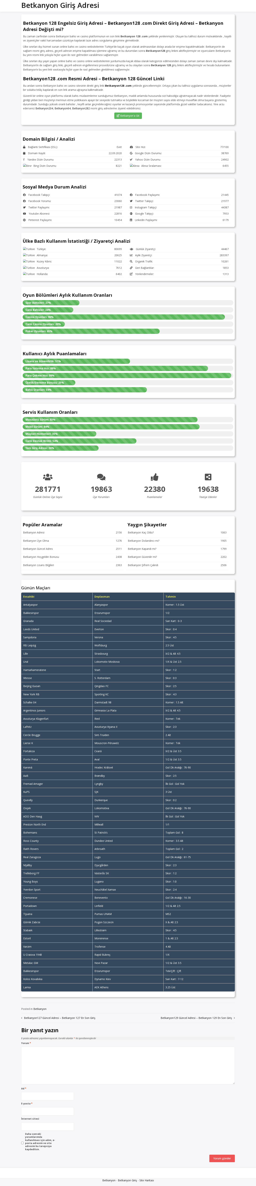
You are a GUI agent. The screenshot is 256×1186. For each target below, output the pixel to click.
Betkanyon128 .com (118, 85)
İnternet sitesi (30, 1118)
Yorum (26, 1043)
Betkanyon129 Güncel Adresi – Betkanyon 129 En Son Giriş (196, 1018)
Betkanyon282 (81, 108)
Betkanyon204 (44, 108)
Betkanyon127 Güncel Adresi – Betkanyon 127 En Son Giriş (59, 1018)
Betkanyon (39, 1009)
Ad (23, 1088)
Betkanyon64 (63, 108)
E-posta (26, 1103)
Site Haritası (146, 1180)
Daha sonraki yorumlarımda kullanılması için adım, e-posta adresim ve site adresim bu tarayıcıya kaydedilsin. (40, 1142)
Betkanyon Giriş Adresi (60, 5)
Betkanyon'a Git (129, 115)
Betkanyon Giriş (127, 1180)
